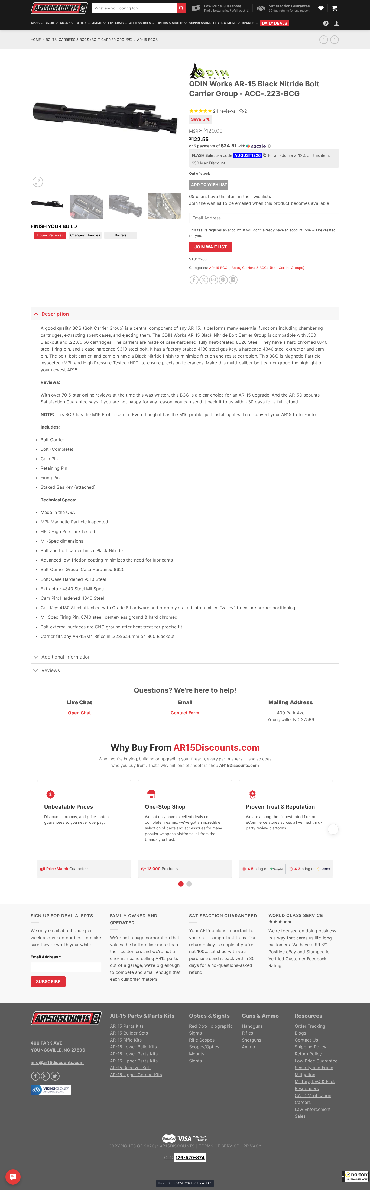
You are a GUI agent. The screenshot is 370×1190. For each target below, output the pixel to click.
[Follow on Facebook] (35, 1076)
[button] (355, 1176)
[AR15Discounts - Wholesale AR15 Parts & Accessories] (59, 8)
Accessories (140, 23)
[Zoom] (38, 182)
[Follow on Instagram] (45, 1076)
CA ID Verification (313, 1095)
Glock (81, 23)
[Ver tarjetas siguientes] (333, 829)
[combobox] (134, 8)
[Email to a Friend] (213, 279)
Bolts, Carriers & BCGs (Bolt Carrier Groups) (89, 40)
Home (36, 40)
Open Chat (79, 712)
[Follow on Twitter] (55, 1076)
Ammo (97, 23)
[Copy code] (264, 156)
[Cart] (334, 8)
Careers (303, 1102)
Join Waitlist (210, 246)
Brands (248, 23)
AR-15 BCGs (147, 40)
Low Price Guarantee (316, 1060)
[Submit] (181, 8)
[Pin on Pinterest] (223, 279)
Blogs (300, 1033)
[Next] (171, 124)
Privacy (253, 1146)
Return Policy (308, 1053)
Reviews (50, 670)
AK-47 (65, 23)
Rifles (247, 1033)
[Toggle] (36, 314)
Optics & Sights (170, 23)
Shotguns (251, 1040)
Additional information (66, 657)
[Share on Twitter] (203, 279)
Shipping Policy (310, 1046)
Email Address (46, 957)
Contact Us (306, 1040)
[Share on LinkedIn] (233, 279)
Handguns (252, 1026)
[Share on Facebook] (194, 279)
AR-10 (49, 23)
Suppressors (200, 23)
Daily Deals (274, 23)
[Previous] (40, 124)
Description (55, 314)
